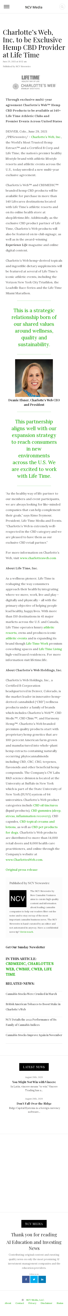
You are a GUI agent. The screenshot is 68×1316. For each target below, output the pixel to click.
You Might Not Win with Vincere (34, 1082)
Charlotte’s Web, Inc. (46, 137)
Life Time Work (37, 643)
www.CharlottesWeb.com (24, 859)
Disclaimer (46, 1303)
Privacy (32, 1303)
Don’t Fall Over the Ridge (34, 1103)
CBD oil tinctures (45, 805)
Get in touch (26, 931)
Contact (19, 1303)
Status (60, 1303)
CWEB (36, 969)
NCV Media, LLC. (35, 1299)
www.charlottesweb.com (38, 558)
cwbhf (22, 969)
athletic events (16, 638)
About (8, 1303)
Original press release (22, 869)
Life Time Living (50, 649)
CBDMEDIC (16, 963)
